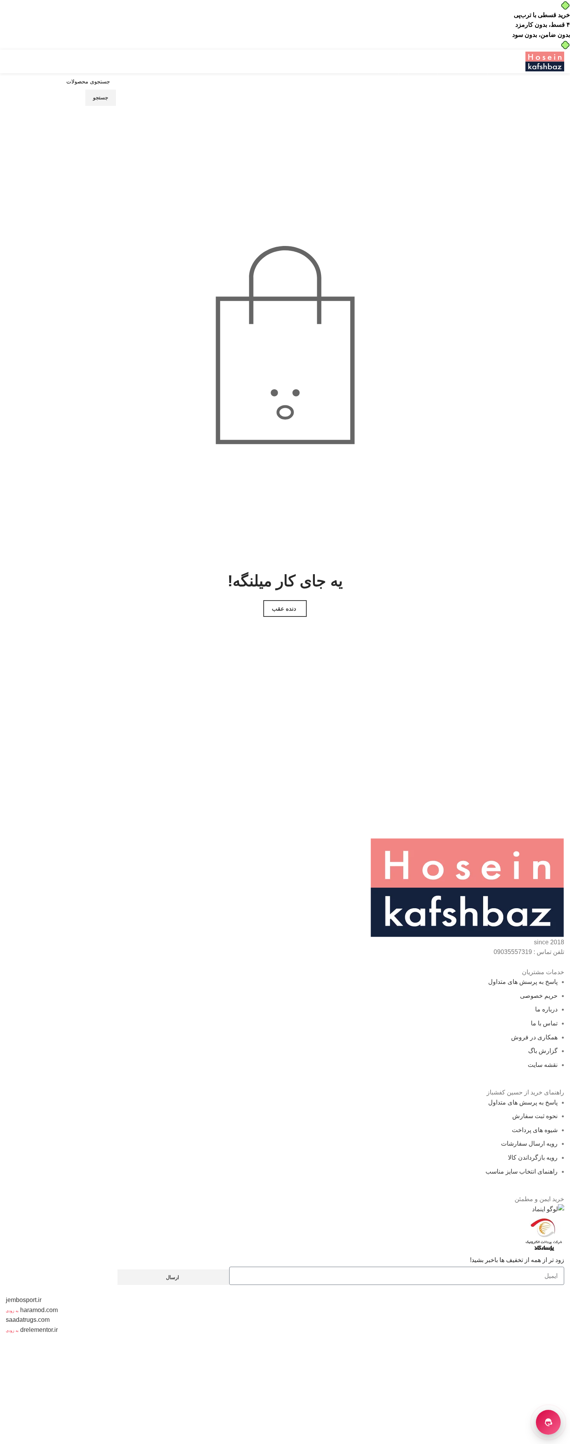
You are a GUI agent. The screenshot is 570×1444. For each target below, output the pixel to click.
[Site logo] (544, 61)
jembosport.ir (23, 1300)
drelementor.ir (39, 1329)
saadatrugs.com (28, 1319)
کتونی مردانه (505, 1389)
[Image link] (467, 887)
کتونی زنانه (39, 1369)
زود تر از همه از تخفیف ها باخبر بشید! (517, 1260)
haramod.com (39, 1310)
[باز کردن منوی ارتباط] (548, 1422)
